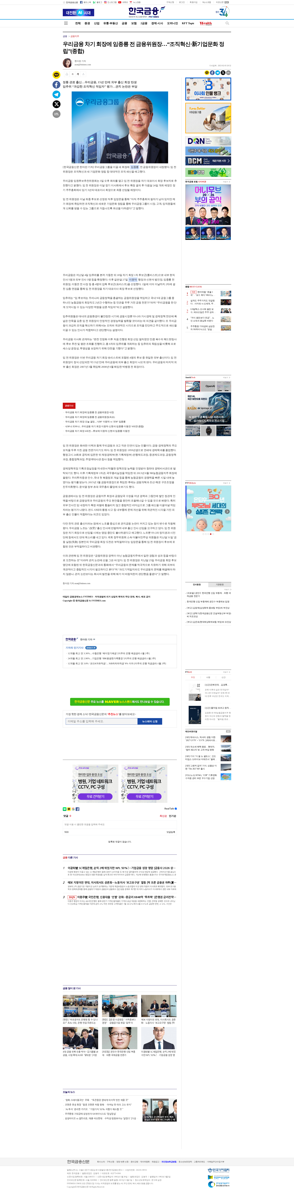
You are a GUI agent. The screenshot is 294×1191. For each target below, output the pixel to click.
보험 (134, 23)
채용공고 (155, 1162)
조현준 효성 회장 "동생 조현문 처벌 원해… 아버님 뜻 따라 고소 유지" (98, 1105)
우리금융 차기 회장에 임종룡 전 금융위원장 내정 (89, 412)
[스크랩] (83, 74)
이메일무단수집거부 (215, 1162)
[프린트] (67, 74)
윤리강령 (134, 1162)
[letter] (134, 2)
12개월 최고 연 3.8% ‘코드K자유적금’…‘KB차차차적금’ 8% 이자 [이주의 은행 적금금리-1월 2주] (117, 663)
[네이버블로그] (97, 2)
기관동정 (220, 584)
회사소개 (101, 1162)
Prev (189, 511)
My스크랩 (206, 2)
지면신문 (220, 2)
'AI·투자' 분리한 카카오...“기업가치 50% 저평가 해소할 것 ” (94, 1109)
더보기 (225, 182)
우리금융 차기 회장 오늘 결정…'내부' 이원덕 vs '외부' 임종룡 (95, 421)
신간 (223, 677)
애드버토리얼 (191, 731)
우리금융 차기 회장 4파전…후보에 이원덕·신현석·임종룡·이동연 (97, 431)
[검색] (227, 23)
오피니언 (172, 23)
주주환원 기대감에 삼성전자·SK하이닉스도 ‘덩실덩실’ (90, 1114)
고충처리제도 (199, 1162)
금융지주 (74, 36)
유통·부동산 (110, 23)
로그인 (182, 2)
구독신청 (170, 2)
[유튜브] (123, 2)
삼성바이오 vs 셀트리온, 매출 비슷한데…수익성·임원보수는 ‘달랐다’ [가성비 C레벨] (102, 1118)
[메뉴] (66, 23)
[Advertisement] (88, 238)
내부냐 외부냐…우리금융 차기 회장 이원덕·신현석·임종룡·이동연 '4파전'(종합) (104, 426)
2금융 (144, 23)
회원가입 (194, 2)
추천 (193, 677)
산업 (96, 23)
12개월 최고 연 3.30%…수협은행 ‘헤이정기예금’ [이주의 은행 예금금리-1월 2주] (108, 653)
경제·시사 (157, 23)
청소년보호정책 (185, 1162)
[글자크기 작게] (72, 74)
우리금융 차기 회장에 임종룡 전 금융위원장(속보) (90, 417)
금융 (124, 23)
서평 (208, 677)
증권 (87, 23)
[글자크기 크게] (78, 74)
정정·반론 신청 (122, 1162)
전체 (78, 23)
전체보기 (91, 648)
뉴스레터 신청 (150, 721)
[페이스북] (85, 2)
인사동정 (197, 584)
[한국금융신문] (70, 2)
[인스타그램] (110, 2)
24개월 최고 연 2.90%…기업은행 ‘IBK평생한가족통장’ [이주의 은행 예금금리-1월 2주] (112, 658)
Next (227, 511)
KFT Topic (188, 23)
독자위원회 (145, 1162)
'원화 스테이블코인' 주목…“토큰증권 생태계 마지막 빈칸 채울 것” (96, 1100)
